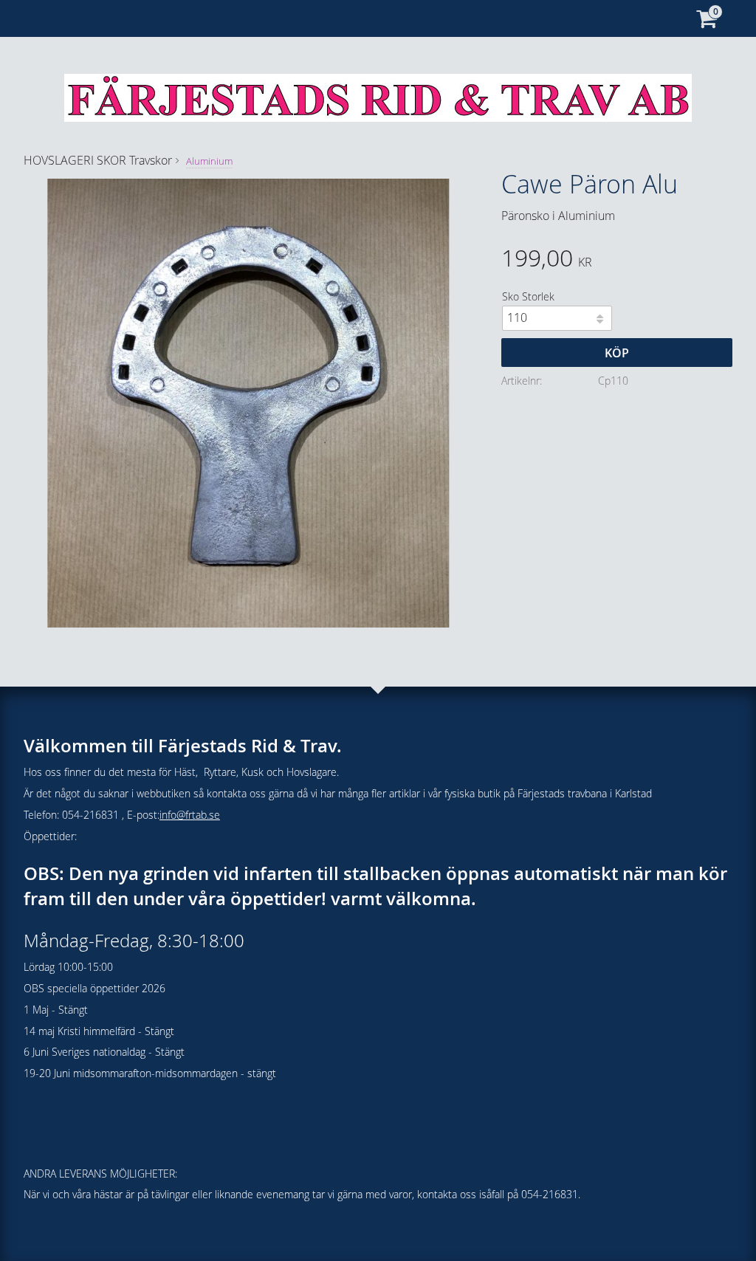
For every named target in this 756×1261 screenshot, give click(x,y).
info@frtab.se (189, 815)
